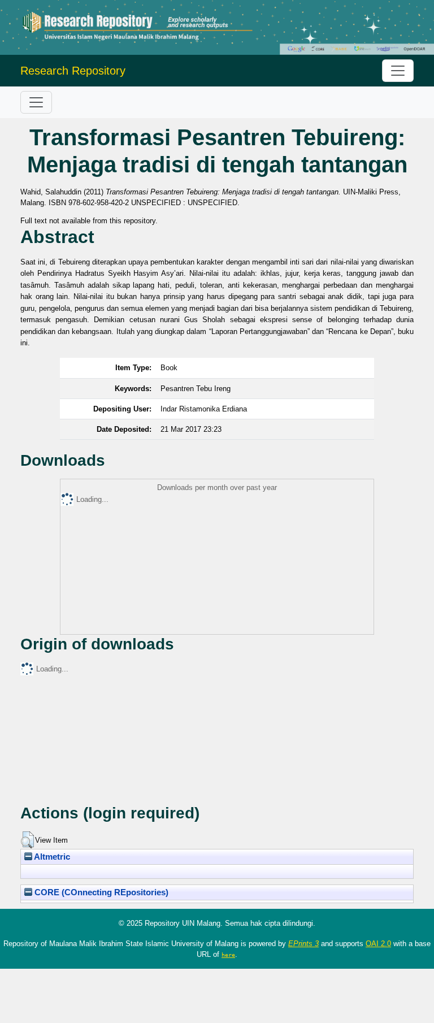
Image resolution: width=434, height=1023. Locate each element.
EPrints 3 (303, 943)
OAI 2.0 (378, 943)
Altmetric (51, 856)
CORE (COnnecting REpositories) (100, 892)
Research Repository (72, 70)
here (228, 954)
